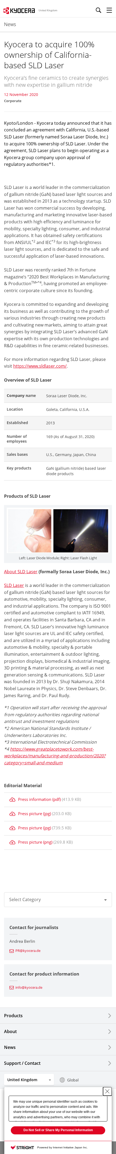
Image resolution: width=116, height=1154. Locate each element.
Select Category (25, 899)
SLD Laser (14, 585)
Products (13, 1016)
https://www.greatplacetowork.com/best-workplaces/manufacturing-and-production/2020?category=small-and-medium (54, 756)
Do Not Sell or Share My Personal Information (58, 1130)
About (10, 1031)
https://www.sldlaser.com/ (40, 366)
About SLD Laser (20, 572)
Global (73, 1080)
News (10, 1047)
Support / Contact (22, 1063)
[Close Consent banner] (107, 1091)
